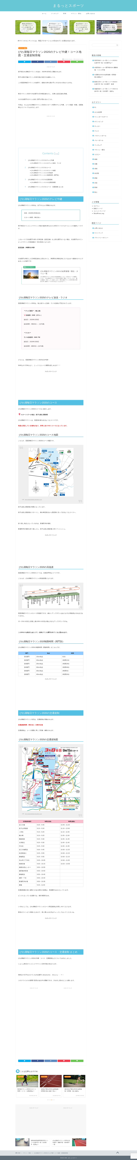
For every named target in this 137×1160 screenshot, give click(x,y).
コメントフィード (100, 211)
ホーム (44, 13)
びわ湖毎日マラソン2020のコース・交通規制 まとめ (45, 187)
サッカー (97, 126)
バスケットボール (100, 135)
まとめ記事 (98, 112)
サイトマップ (98, 233)
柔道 (95, 178)
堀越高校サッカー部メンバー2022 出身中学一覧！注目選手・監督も (106, 90)
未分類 (96, 173)
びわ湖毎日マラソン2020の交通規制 (40, 179)
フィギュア (55, 13)
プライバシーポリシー (101, 237)
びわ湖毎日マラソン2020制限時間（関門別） (45, 175)
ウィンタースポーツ (101, 117)
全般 (95, 164)
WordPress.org (99, 213)
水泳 (95, 183)
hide (56, 154)
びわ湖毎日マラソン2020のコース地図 (43, 170)
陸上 (95, 192)
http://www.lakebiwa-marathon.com (33, 499)
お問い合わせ (90, 13)
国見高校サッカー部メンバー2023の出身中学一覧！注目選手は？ (105, 62)
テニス (96, 131)
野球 (64, 13)
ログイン (97, 206)
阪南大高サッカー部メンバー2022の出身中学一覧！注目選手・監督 (105, 83)
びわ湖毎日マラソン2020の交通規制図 (43, 182)
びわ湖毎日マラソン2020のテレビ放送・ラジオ (46, 163)
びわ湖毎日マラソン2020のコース (39, 167)
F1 (95, 107)
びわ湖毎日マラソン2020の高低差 (42, 173)
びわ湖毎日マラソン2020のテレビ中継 (41, 160)
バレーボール (98, 140)
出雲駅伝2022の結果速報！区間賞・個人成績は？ (105, 76)
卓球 (95, 168)
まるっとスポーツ (68, 5)
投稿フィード (98, 208)
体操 (95, 159)
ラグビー (97, 154)
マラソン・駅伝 (76, 13)
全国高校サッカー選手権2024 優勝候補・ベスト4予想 (106, 69)
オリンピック (98, 121)
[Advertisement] (50, 131)
